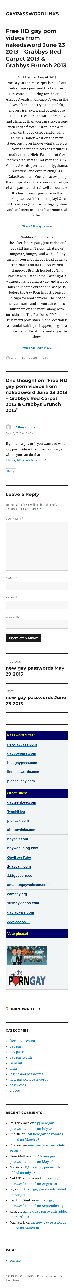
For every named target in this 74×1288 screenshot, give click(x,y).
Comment (15, 518)
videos (46, 357)
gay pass (16, 1046)
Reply (11, 471)
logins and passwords (26, 1074)
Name (11, 578)
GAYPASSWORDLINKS (32, 14)
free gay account (22, 1041)
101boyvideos (24, 427)
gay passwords (21, 1057)
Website (12, 616)
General (16, 1063)
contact (16, 1260)
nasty (14, 357)
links (13, 1068)
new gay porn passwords (29, 1079)
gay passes (18, 1052)
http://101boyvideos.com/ (26, 460)
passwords (18, 1085)
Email (12, 597)
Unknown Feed (25, 1009)
